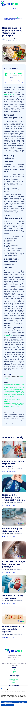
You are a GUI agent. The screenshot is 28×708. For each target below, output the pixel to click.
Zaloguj (14, 8)
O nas (14, 669)
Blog (17, 17)
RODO (14, 681)
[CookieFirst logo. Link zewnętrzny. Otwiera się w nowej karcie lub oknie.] (1, 688)
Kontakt (14, 682)
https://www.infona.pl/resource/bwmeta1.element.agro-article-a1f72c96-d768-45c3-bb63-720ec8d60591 (14, 404)
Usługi (14, 671)
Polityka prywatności (14, 679)
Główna (6, 17)
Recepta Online (17, 73)
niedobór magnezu (10, 94)
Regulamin (14, 678)
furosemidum (8, 335)
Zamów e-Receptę (14, 81)
